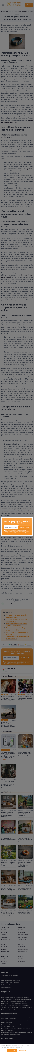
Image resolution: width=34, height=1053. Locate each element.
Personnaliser (22, 1050)
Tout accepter (11, 1050)
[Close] (30, 520)
